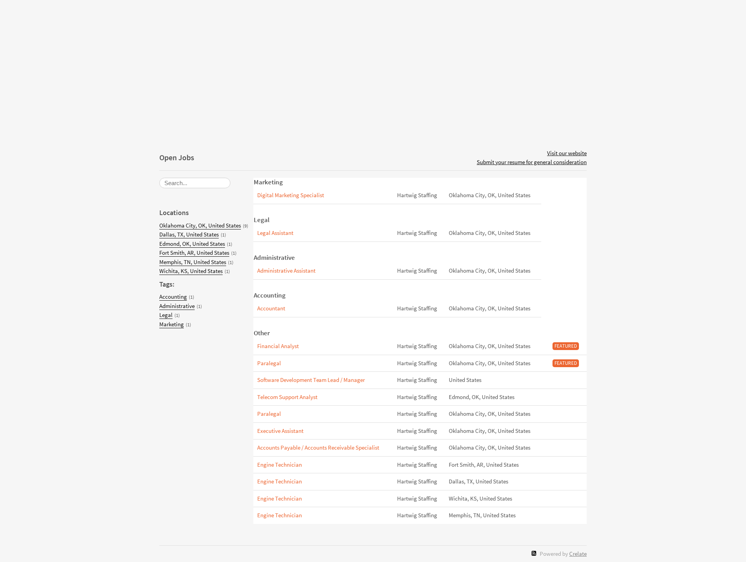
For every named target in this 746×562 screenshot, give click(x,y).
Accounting (173, 296)
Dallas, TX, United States (189, 234)
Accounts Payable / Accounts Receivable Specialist (318, 447)
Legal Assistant (275, 232)
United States (465, 379)
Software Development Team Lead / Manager (311, 379)
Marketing (171, 324)
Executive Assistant (280, 430)
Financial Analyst (278, 346)
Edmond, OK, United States (192, 243)
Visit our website (567, 153)
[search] (194, 183)
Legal (166, 315)
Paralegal (269, 363)
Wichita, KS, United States (191, 271)
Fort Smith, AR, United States (194, 252)
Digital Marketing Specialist (290, 195)
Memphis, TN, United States (192, 262)
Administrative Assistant (286, 270)
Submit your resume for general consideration (532, 162)
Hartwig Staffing (417, 195)
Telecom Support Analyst (287, 397)
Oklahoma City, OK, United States (200, 225)
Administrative (177, 306)
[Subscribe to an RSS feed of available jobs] (534, 553)
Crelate (578, 553)
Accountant (271, 308)
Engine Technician (279, 464)
